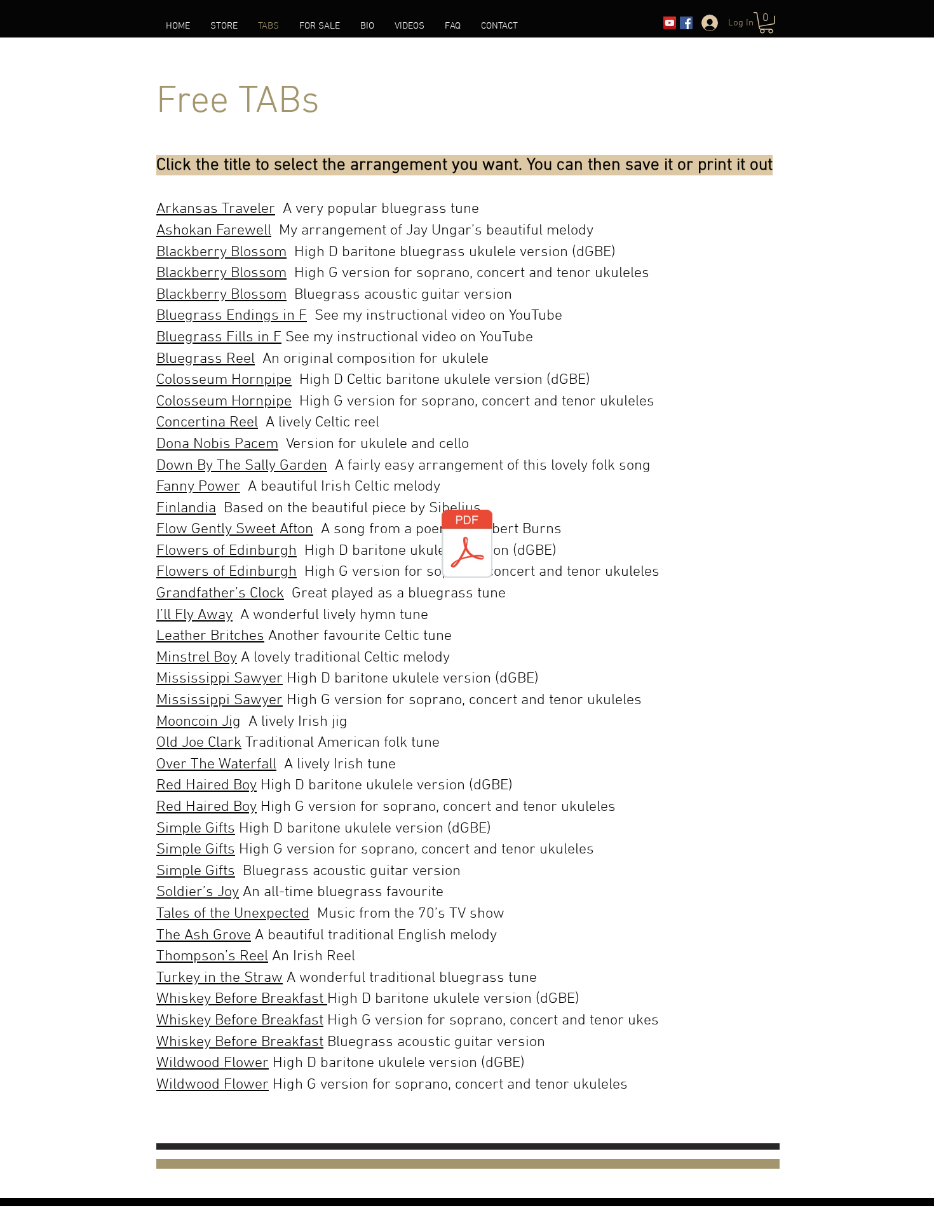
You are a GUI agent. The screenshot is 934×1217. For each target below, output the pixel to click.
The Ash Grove (203, 935)
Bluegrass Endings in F (231, 316)
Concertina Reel (207, 423)
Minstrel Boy (196, 658)
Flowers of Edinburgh (226, 551)
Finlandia (186, 508)
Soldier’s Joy (197, 892)
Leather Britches (210, 636)
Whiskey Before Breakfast (241, 999)
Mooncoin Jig (198, 722)
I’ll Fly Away (194, 615)
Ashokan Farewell (213, 231)
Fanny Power (198, 487)
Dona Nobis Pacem (217, 444)
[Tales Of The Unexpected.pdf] (467, 545)
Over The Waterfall (216, 764)
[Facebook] (686, 23)
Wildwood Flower (212, 1063)
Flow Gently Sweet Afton (234, 529)
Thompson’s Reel (212, 956)
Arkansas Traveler (215, 209)
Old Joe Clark (198, 743)
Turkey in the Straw (219, 978)
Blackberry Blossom (221, 252)
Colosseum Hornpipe (224, 380)
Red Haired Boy (206, 785)
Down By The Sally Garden (241, 466)
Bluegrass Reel (205, 359)
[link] (766, 23)
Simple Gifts (195, 829)
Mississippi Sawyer (219, 679)
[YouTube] (669, 23)
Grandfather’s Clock (220, 593)
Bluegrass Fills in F (218, 337)
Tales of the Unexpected (232, 914)
